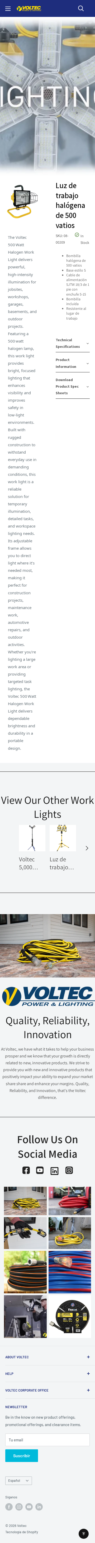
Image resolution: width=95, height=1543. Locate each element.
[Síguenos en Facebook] (9, 1507)
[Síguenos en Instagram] (19, 1507)
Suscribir (21, 1455)
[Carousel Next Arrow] (86, 848)
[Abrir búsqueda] (81, 8)
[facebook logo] (26, 1170)
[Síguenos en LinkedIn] (39, 1507)
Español (14, 1480)
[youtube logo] (40, 1170)
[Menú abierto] (8, 9)
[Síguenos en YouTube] (29, 1507)
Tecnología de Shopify (21, 1532)
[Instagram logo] (69, 1170)
